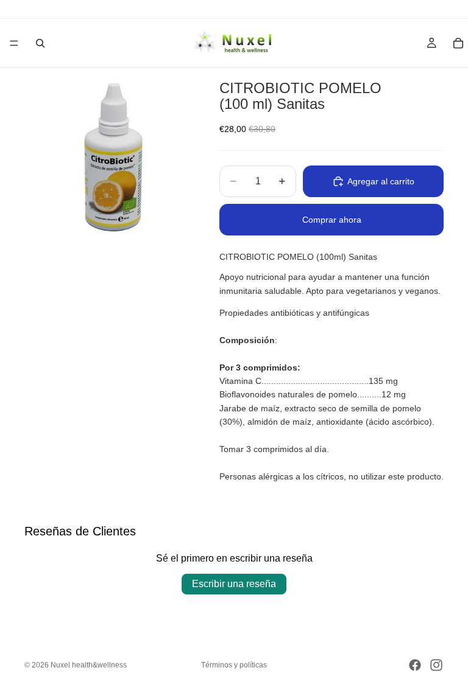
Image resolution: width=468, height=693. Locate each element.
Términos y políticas (234, 665)
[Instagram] (436, 665)
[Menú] (14, 43)
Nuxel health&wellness (89, 665)
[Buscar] (40, 43)
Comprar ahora (331, 220)
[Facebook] (415, 665)
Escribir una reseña (234, 584)
